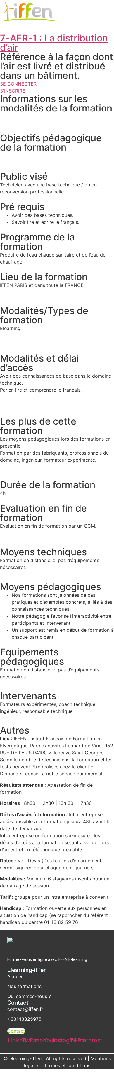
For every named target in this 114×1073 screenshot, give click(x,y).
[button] (52, 26)
